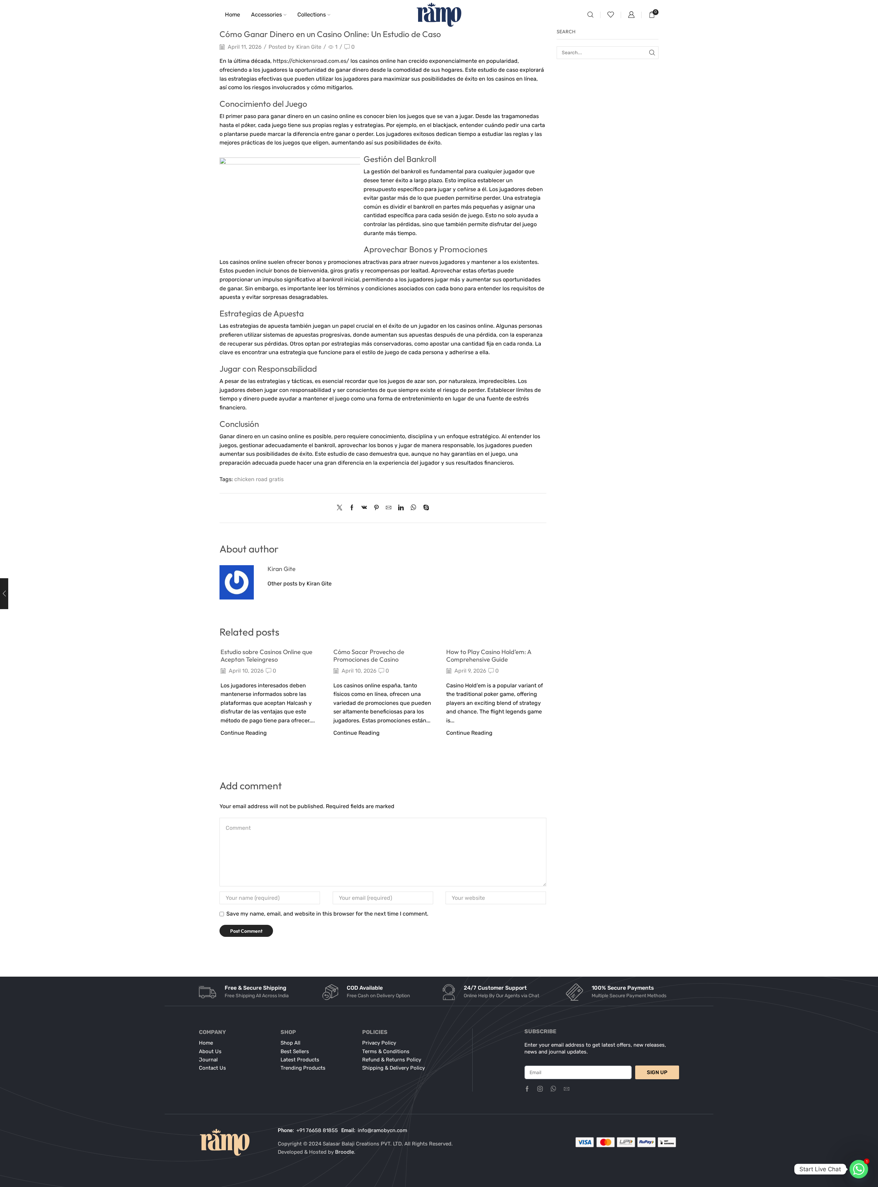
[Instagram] (540, 1089)
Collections (311, 14)
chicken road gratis (259, 479)
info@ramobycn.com (382, 1130)
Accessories (266, 14)
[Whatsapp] (553, 1089)
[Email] (566, 1089)
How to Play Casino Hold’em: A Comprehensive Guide (488, 655)
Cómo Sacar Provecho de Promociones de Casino (368, 655)
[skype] (424, 508)
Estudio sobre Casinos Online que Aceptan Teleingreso (266, 655)
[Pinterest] (376, 508)
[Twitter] (341, 508)
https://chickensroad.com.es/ (311, 61)
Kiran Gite (308, 47)
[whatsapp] (413, 508)
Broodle (344, 1152)
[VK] (364, 508)
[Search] (652, 52)
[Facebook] (352, 508)
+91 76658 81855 (317, 1130)
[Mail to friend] (388, 508)
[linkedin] (401, 508)
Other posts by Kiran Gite (300, 583)
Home (232, 14)
